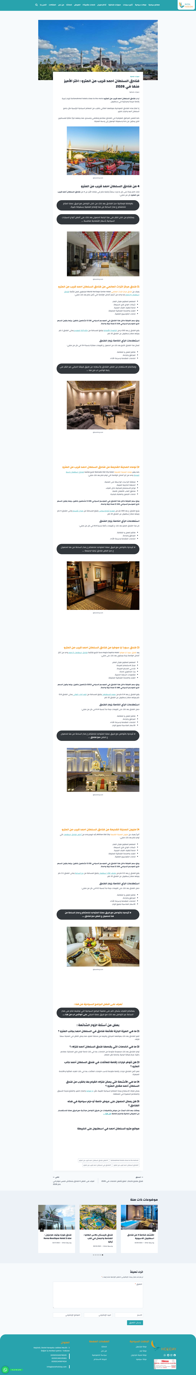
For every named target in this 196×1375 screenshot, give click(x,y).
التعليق (138, 1284)
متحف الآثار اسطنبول (107, 873)
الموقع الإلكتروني (72, 1315)
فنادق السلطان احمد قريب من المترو (126, 1165)
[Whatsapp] (164, 1355)
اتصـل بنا (43, 4)
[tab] (102, 1255)
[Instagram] (171, 1355)
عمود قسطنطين (109, 694)
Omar (146, 1242)
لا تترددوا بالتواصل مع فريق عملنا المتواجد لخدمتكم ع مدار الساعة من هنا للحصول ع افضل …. (98, 735)
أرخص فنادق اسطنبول (73, 834)
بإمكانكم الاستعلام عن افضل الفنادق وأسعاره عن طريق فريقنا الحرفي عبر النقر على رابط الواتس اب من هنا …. (98, 368)
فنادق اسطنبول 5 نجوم (78, 652)
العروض (77, 4)
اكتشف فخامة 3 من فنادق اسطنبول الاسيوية (140, 1236)
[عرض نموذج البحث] (36, 5)
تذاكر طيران (101, 4)
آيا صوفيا (89, 1091)
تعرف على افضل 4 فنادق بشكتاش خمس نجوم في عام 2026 (73, 1181)
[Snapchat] (168, 1355)
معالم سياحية (154, 4)
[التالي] (42, 1229)
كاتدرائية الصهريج (81, 330)
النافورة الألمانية (110, 330)
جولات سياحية (140, 4)
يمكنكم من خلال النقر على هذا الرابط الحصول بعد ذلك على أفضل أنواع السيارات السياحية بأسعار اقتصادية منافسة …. (98, 219)
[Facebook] (174, 1355)
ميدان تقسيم (78, 511)
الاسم (139, 1315)
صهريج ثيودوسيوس (107, 511)
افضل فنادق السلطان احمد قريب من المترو (93, 1160)
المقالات (52, 4)
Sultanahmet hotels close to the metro (124, 1160)
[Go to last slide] (154, 1229)
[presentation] (139, 1217)
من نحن (61, 4)
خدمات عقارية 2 (89, 4)
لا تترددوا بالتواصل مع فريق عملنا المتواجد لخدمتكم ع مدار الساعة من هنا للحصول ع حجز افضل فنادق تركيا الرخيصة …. (98, 549)
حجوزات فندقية (114, 4)
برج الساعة (79, 873)
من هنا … (107, 1113)
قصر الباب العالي (80, 694)
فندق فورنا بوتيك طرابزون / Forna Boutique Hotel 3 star (57, 1236)
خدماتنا (69, 4)
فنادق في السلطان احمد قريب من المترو (97, 1165)
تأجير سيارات (128, 4)
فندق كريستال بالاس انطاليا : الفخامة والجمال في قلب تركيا (98, 1238)
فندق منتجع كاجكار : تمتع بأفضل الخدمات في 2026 (122, 1179)
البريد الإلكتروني (105, 1315)
